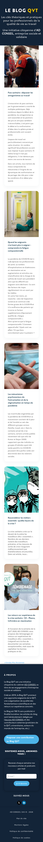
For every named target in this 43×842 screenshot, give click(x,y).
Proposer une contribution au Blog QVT (20, 739)
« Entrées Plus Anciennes (14, 662)
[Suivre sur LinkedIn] (24, 803)
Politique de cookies (21, 837)
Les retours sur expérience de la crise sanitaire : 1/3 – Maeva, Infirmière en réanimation (21, 618)
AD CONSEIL (30, 684)
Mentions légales (21, 825)
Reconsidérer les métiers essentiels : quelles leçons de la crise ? (21, 520)
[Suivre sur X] (19, 803)
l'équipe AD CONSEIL (14, 719)
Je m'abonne (21, 783)
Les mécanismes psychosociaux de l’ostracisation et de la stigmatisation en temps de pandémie (20, 400)
